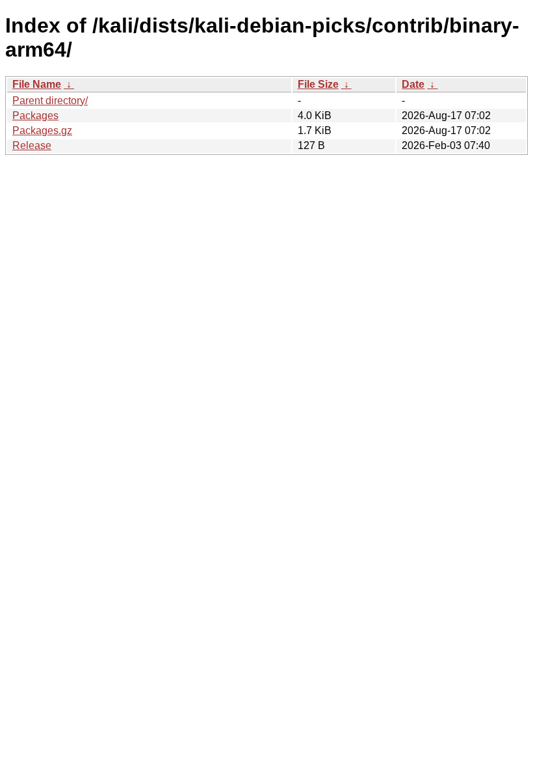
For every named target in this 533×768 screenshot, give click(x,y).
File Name (36, 84)
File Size (318, 84)
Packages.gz (42, 130)
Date (413, 84)
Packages (35, 115)
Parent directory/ (50, 100)
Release (31, 145)
